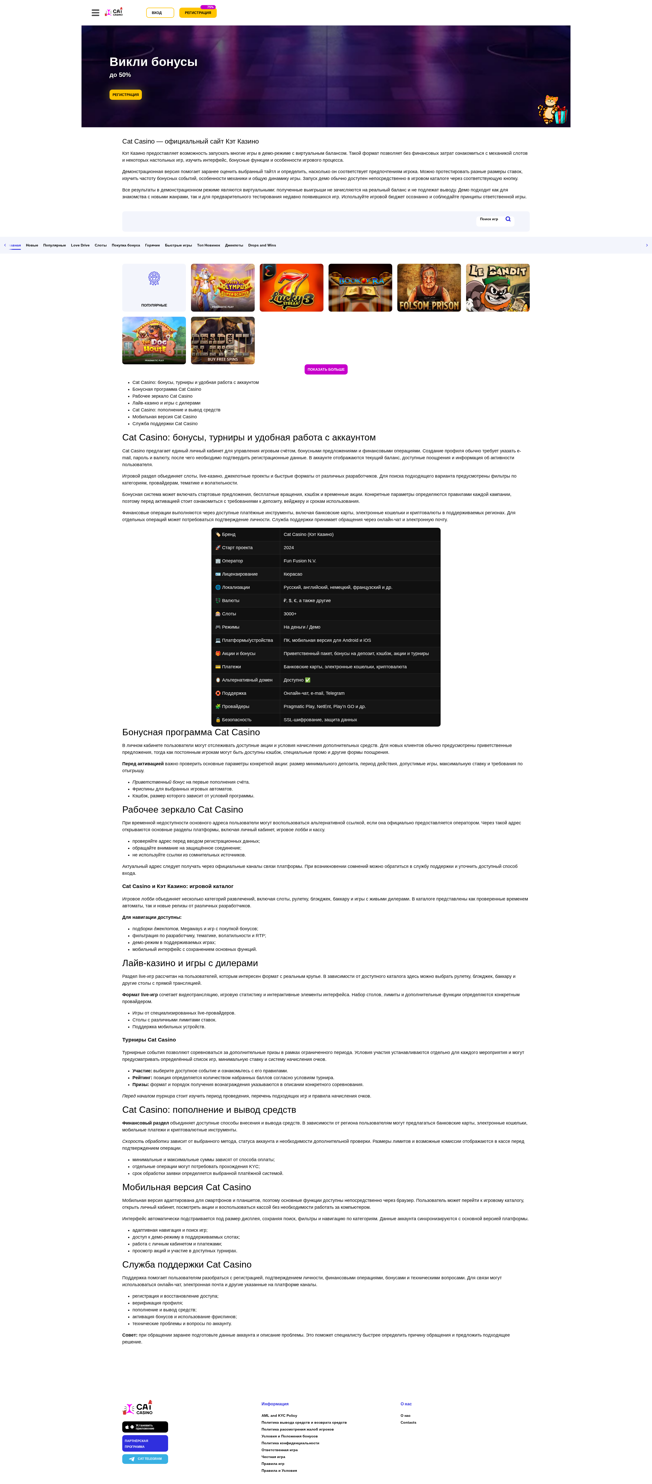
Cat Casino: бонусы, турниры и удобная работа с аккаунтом (195, 382)
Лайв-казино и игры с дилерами (166, 403)
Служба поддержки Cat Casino (165, 423)
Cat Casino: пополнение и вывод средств (176, 409)
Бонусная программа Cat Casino (166, 389)
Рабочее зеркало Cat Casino (162, 396)
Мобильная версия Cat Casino (164, 416)
